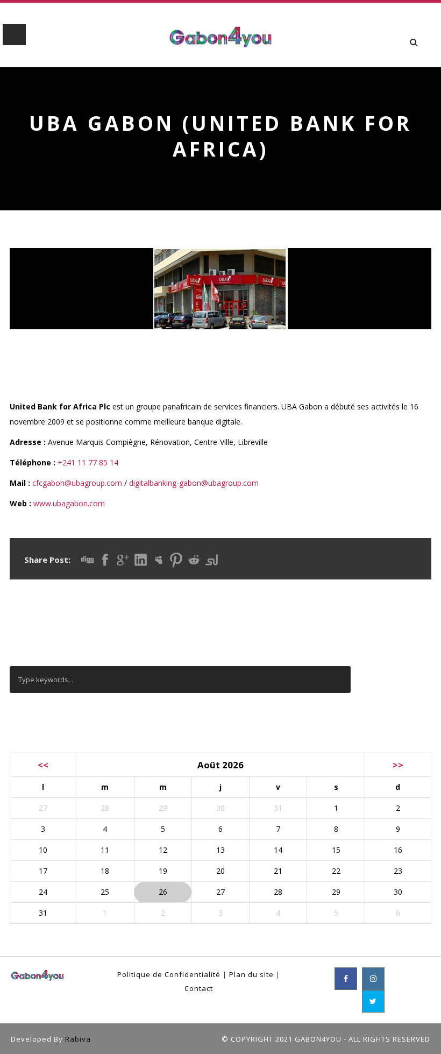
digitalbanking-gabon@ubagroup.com (194, 483)
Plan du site (251, 974)
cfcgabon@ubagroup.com (77, 483)
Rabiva (78, 1039)
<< (43, 765)
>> (398, 765)
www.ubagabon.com (69, 503)
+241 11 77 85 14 (88, 462)
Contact (198, 988)
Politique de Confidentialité (168, 974)
